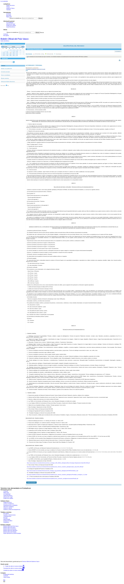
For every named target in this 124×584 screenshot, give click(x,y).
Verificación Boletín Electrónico (8, 81)
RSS (8, 85)
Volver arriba (6, 577)
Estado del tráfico (7, 520)
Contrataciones (7, 516)
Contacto (8, 13)
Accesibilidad (9, 22)
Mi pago (5, 517)
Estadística (6, 522)
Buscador (8, 15)
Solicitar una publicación (6, 68)
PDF (39, 53)
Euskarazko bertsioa (8, 574)
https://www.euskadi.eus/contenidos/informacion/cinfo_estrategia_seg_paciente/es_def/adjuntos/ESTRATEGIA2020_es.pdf (52, 470)
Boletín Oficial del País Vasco (14, 39)
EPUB (50, 53)
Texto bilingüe (58, 53)
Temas (8, 6)
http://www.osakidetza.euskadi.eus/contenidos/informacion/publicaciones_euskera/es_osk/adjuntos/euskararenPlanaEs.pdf (52, 478)
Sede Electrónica (10, 27)
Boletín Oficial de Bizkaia (9, 529)
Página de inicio (10, 5)
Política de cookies (11, 25)
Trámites (8, 9)
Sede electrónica (5, 41)
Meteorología (6, 519)
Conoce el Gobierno (8, 503)
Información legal (10, 24)
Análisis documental (31, 482)
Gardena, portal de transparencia (11, 509)
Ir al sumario (117, 51)
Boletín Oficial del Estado (9, 532)
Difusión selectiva (5, 78)
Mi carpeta (6, 35)
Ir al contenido (4, 1)
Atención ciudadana (8, 506)
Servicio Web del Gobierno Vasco (30, 561)
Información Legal (8, 497)
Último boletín (3, 85)
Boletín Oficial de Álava (9, 527)
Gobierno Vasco (10, 8)
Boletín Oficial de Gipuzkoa (10, 530)
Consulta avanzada (5, 71)
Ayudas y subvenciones (9, 515)
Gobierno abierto (7, 508)
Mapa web (9, 16)
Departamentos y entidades (10, 505)
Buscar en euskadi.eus (15, 18)
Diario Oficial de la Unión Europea (12, 533)
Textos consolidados (5, 75)
